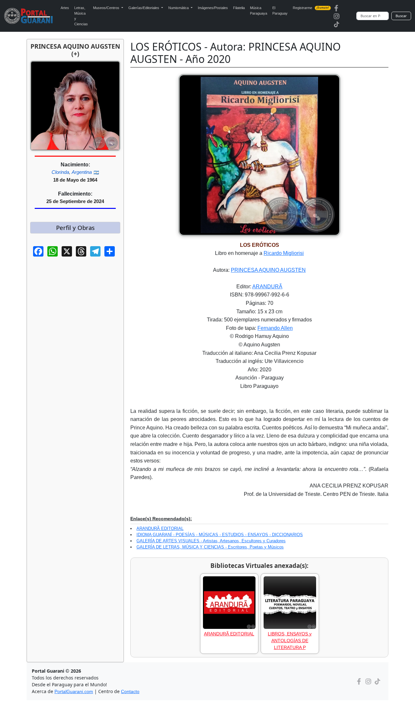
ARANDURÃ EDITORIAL (160, 528)
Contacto (130, 691)
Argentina (82, 172)
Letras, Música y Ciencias (81, 16)
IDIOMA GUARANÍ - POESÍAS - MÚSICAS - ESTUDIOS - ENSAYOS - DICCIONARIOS (219, 534)
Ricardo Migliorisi (284, 253)
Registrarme (311, 8)
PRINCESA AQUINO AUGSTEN (268, 270)
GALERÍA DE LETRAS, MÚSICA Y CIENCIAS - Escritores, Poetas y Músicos (210, 547)
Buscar (401, 15)
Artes (65, 8)
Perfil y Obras (75, 227)
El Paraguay (280, 10)
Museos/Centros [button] (106, 8)
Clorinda (60, 172)
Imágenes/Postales (213, 8)
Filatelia (239, 8)
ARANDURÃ (267, 286)
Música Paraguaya (258, 10)
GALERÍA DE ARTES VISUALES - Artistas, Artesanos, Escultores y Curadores (211, 540)
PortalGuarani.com (73, 691)
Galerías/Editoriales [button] (144, 8)
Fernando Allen (275, 328)
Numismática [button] (179, 8)
